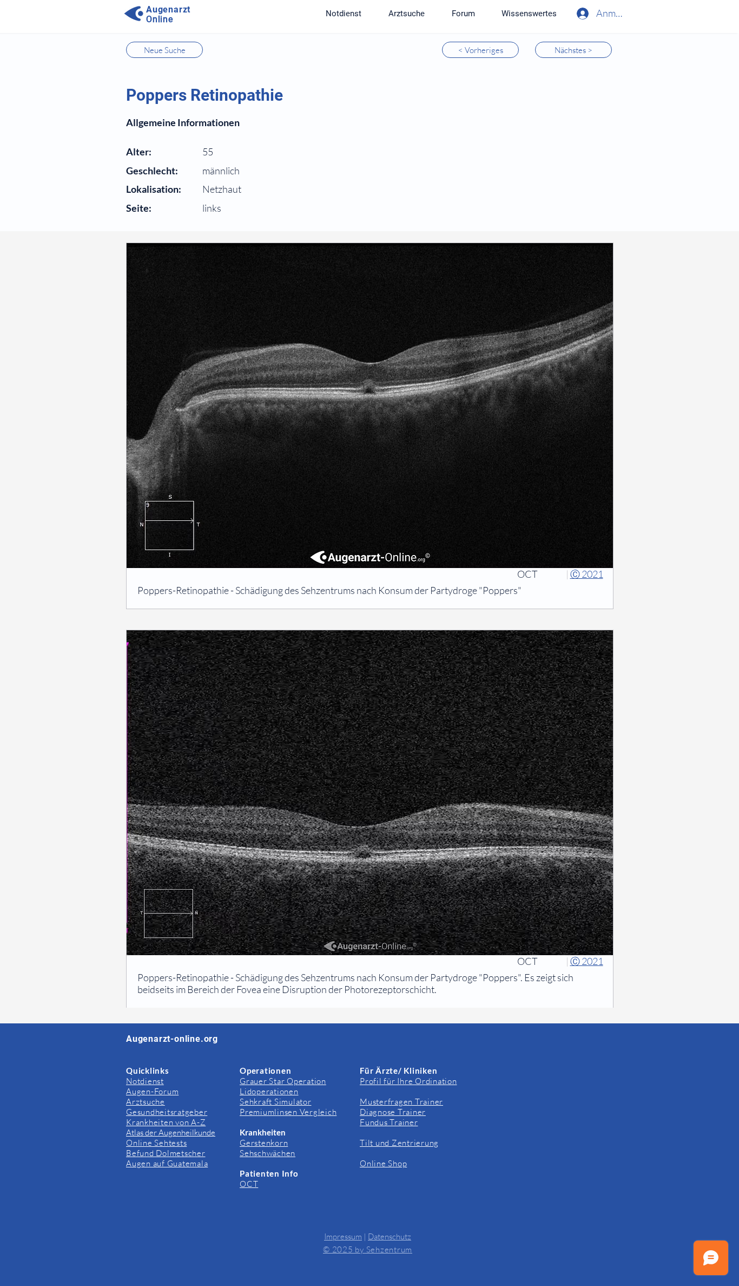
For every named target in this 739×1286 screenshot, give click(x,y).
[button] (529, 13)
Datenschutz (389, 1236)
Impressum (343, 1236)
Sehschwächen (267, 1153)
